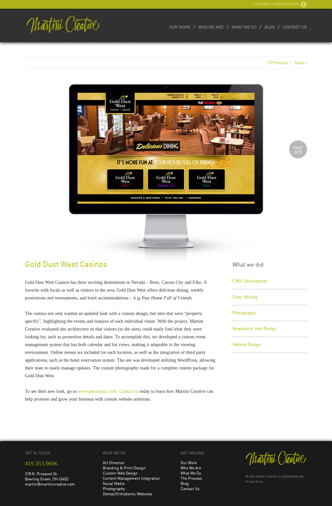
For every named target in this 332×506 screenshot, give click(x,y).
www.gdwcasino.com (97, 391)
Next (301, 63)
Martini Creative (266, 476)
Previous (277, 63)
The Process (191, 479)
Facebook (304, 4)
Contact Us (295, 27)
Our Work (179, 27)
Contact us (128, 391)
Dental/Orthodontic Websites (127, 494)
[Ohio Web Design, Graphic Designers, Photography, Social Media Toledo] (63, 24)
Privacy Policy (254, 481)
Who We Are (211, 27)
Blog (270, 27)
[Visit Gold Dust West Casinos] (298, 149)
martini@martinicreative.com (50, 485)
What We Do (244, 27)
